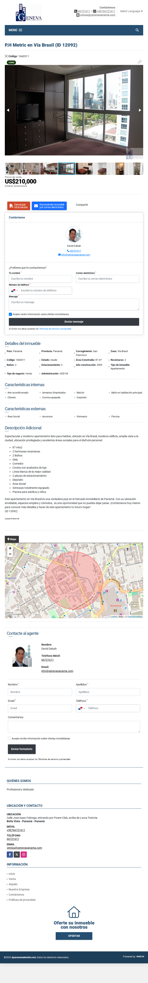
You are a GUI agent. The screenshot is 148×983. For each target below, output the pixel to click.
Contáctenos (16, 894)
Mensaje (14, 296)
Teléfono (82, 700)
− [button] (10, 554)
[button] (140, 62)
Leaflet (114, 616)
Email (12, 700)
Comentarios (15, 717)
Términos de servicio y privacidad (55, 329)
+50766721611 (106, 11)
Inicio (12, 873)
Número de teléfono (19, 284)
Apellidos (82, 684)
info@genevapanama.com (75, 254)
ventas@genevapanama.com (24, 847)
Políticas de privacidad (22, 899)
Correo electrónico (86, 272)
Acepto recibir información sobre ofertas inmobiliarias (41, 738)
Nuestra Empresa (19, 889)
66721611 (84, 11)
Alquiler (13, 884)
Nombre (13, 684)
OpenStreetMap (134, 616)
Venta (12, 879)
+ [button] (10, 548)
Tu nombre (15, 272)
